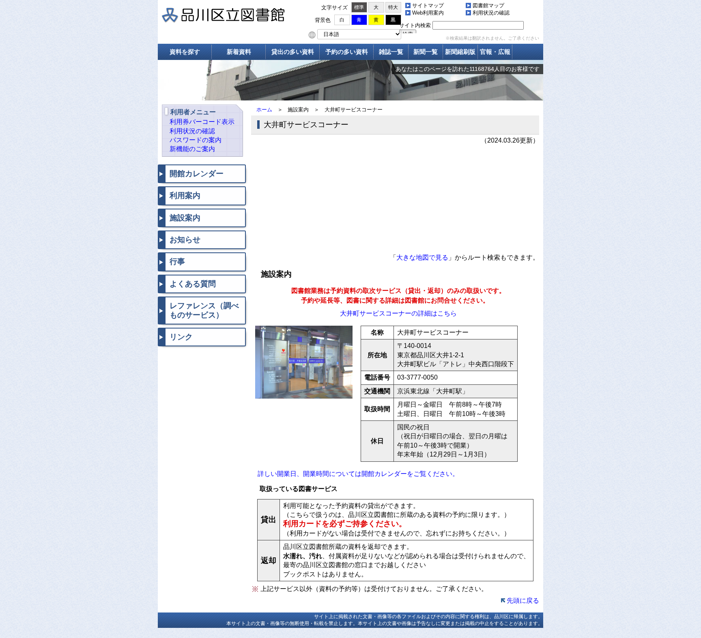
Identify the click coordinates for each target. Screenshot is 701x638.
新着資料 (239, 51)
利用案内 (185, 195)
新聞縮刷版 (460, 51)
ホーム (264, 110)
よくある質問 (193, 284)
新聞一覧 (425, 51)
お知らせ (185, 239)
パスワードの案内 (195, 140)
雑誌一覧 (391, 51)
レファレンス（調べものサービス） (204, 310)
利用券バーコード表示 (202, 121)
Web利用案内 (428, 13)
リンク (181, 337)
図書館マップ (488, 5)
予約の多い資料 (346, 51)
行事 (177, 261)
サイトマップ (428, 5)
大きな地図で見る (422, 257)
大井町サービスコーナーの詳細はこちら (398, 313)
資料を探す (185, 51)
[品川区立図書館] (235, 16)
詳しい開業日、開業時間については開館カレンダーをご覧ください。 (358, 473)
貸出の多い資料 (292, 51)
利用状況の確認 (491, 13)
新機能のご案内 (192, 148)
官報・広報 (495, 51)
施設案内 (185, 217)
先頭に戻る (523, 600)
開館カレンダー (197, 173)
